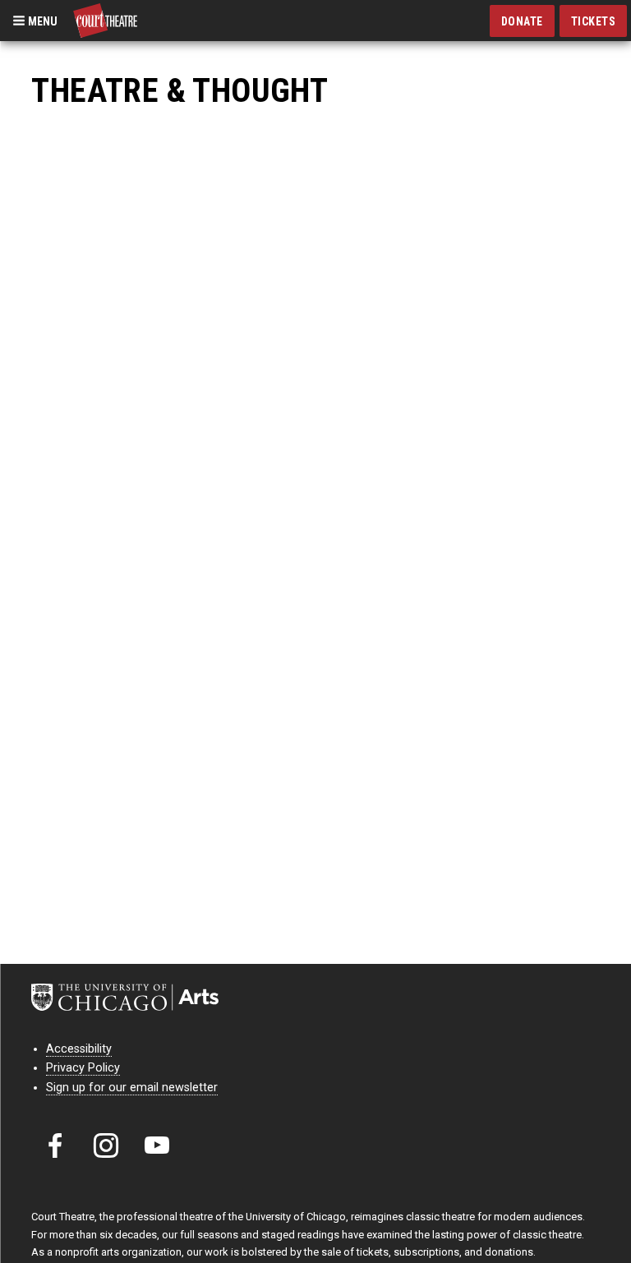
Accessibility (79, 1049)
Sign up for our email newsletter (132, 1088)
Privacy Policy (83, 1068)
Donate (522, 21)
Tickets (593, 21)
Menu (41, 20)
